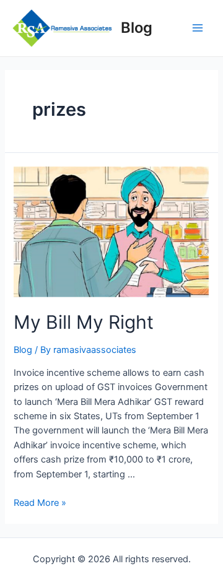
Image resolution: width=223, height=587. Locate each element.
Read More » (40, 502)
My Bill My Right (84, 322)
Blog (136, 28)
